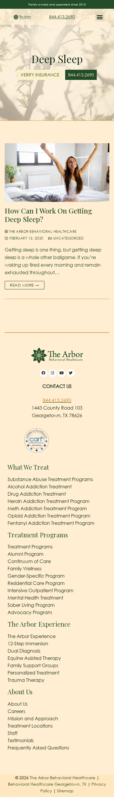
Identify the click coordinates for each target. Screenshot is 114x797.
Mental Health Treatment (35, 598)
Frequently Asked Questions (38, 748)
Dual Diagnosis (24, 651)
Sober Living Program (31, 605)
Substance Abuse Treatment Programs (50, 479)
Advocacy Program (30, 612)
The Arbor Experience (32, 636)
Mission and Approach (33, 718)
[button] (100, 17)
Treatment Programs (30, 547)
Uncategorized (68, 238)
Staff (13, 733)
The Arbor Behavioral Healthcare (42, 231)
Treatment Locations (30, 726)
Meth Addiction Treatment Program (47, 508)
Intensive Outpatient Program (40, 590)
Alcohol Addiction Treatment (40, 487)
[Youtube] (61, 373)
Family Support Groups (33, 665)
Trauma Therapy (26, 680)
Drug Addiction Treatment (37, 494)
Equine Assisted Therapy (34, 658)
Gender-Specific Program (36, 576)
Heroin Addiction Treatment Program (48, 501)
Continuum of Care (29, 561)
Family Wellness (25, 568)
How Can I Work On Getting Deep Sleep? (48, 215)
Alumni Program (26, 554)
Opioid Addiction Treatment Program (49, 516)
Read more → (24, 285)
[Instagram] (52, 373)
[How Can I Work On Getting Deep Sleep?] (57, 172)
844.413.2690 (62, 16)
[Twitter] (71, 373)
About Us (17, 704)
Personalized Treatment (33, 673)
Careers (16, 711)
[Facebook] (43, 373)
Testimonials (21, 740)
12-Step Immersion (28, 643)
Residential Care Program (36, 583)
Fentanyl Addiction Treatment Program (51, 523)
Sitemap (65, 790)
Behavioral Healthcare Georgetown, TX (47, 784)
